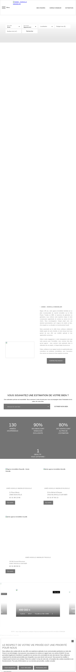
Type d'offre (9, 25)
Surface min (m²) (12, 31)
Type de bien (26, 25)
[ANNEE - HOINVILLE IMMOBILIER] (22, 7)
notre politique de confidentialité (11, 663)
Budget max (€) (61, 26)
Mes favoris (41, 8)
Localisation (43, 26)
